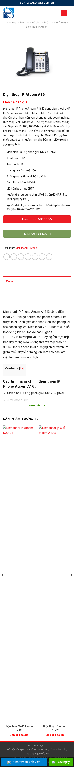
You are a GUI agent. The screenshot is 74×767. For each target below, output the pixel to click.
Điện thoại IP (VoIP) (55, 22)
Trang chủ (10, 22)
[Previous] (3, 583)
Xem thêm (35, 405)
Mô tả (9, 281)
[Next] (71, 583)
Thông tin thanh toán (18, 301)
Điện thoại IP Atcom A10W (55, 727)
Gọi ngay (64, 762)
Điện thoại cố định (30, 22)
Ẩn (21, 368)
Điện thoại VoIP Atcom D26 (19, 727)
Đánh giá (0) (13, 291)
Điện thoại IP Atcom (37, 26)
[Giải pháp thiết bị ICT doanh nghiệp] (28, 13)
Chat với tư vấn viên (26, 762)
